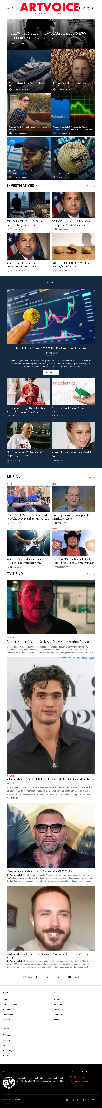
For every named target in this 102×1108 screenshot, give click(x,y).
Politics (6, 1020)
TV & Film (11, 637)
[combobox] (94, 1100)
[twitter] (84, 8)
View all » (91, 186)
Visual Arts (58, 1009)
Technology (8, 1050)
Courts (6, 999)
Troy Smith (62, 523)
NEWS (51, 282)
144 (69, 977)
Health (6, 1045)
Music (9, 484)
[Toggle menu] (8, 8)
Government (8, 1015)
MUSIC (12, 477)
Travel (5, 1055)
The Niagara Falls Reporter (80, 1081)
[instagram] (88, 8)
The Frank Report (77, 1077)
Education (7, 1035)
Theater (57, 999)
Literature (58, 1015)
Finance (6, 1040)
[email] (93, 8)
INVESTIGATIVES (20, 185)
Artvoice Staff (16, 523)
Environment (8, 1009)
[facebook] (79, 8)
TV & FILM (15, 573)
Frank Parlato (19, 229)
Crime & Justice (10, 1004)
